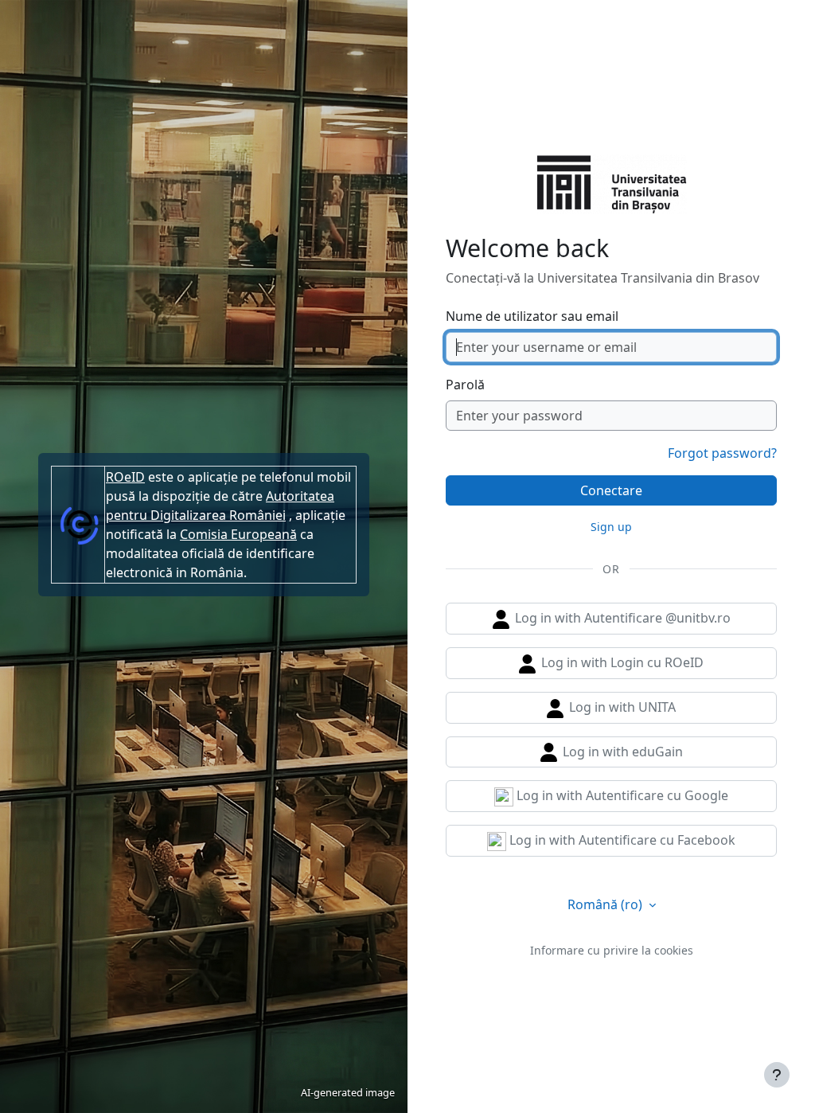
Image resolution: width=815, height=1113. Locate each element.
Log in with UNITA (621, 707)
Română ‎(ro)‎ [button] (606, 904)
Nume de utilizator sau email (532, 316)
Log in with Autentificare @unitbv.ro (621, 618)
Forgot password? (722, 453)
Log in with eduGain (621, 751)
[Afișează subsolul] (777, 1075)
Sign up (611, 526)
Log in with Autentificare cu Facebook (620, 840)
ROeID (125, 477)
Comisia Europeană (238, 534)
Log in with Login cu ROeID (621, 662)
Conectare (611, 490)
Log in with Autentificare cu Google (620, 795)
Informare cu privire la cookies (611, 950)
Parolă (465, 384)
